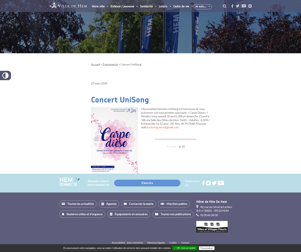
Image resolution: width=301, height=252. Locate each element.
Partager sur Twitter (180, 146)
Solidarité (146, 6)
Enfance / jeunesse (122, 6)
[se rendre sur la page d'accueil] (68, 6)
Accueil (95, 64)
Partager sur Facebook (183, 146)
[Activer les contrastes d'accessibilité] (5, 75)
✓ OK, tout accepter (185, 248)
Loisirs (163, 6)
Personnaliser (207, 248)
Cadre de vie (181, 6)
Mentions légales (156, 242)
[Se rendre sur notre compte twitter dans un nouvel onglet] (237, 6)
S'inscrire (147, 183)
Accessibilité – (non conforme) (127, 242)
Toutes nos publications (176, 214)
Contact (185, 242)
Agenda (111, 203)
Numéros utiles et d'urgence (85, 214)
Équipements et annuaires (131, 214)
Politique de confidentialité (228, 248)
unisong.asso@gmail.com (163, 127)
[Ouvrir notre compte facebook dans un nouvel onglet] (232, 6)
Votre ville (98, 6)
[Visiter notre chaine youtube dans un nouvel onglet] (244, 6)
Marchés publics (177, 203)
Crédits (173, 242)
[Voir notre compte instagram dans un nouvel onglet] (250, 6)
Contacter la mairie (141, 203)
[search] (224, 6)
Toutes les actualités (80, 203)
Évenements (110, 64)
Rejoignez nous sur (203, 183)
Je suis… (200, 6)
